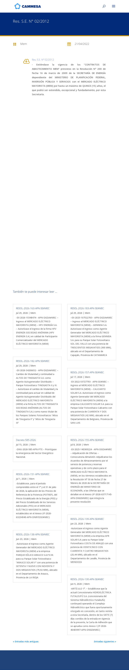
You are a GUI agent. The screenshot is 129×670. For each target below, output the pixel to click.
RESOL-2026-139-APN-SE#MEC (87, 519)
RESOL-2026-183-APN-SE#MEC (87, 308)
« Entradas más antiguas (26, 641)
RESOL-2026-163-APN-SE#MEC (32, 308)
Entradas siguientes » (105, 641)
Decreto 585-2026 (26, 440)
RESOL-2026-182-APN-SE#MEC (32, 361)
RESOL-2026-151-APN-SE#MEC (32, 474)
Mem (33, 312)
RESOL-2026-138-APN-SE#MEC (32, 534)
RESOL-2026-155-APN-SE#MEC (87, 440)
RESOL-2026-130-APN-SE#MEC (87, 579)
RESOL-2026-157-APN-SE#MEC (87, 372)
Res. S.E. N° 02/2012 (43, 59)
